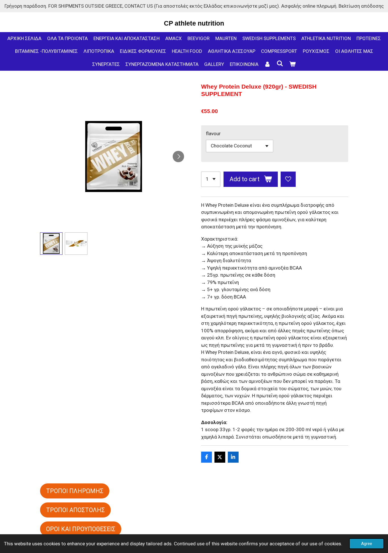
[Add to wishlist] (288, 179)
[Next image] (178, 156)
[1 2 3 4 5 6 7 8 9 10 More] (210, 179)
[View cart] (292, 64)
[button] (51, 243)
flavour (213, 133)
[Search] (280, 63)
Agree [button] (366, 543)
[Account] (267, 64)
